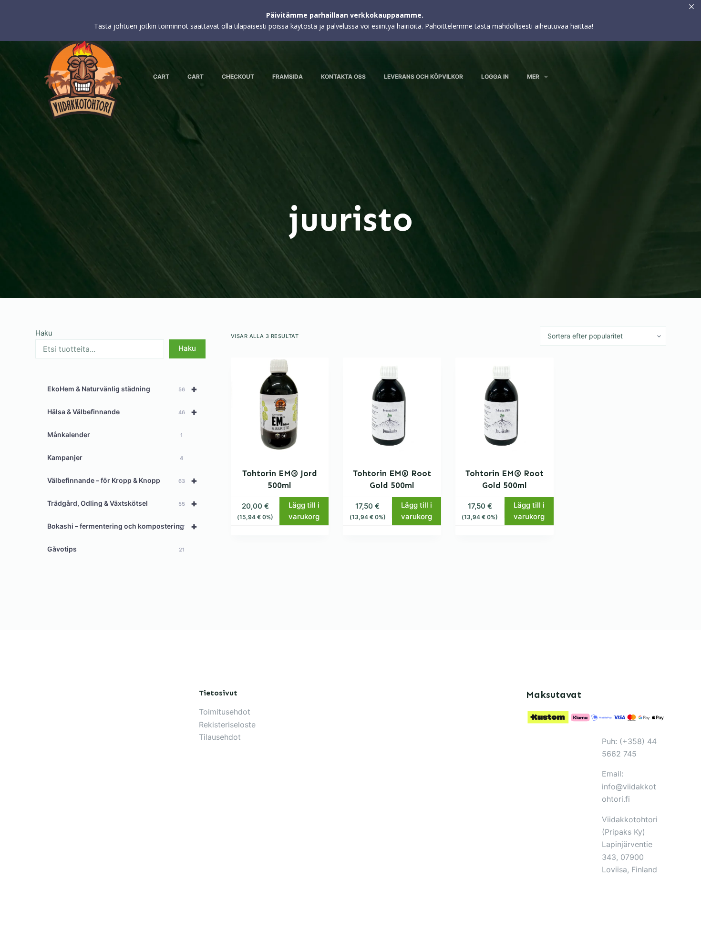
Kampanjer (115, 457)
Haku (43, 332)
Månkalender (115, 434)
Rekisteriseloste (227, 724)
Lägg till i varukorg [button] (304, 511)
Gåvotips (116, 549)
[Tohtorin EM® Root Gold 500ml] (392, 407)
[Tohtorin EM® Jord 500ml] (280, 407)
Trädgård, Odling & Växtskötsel (122, 503)
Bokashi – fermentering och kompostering (122, 526)
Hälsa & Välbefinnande (122, 412)
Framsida (287, 76)
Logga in (495, 76)
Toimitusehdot (224, 711)
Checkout (238, 76)
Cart (161, 76)
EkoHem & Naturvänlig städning (122, 389)
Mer (533, 76)
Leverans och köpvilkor (423, 76)
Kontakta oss (343, 76)
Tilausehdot (220, 737)
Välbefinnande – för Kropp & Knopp (122, 480)
